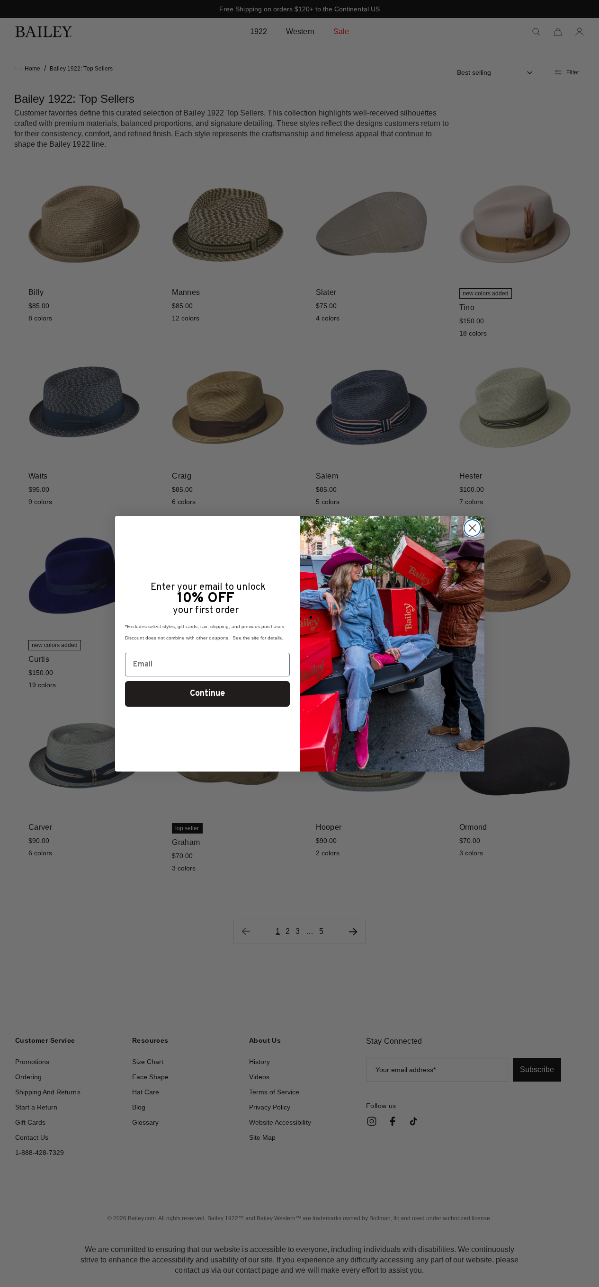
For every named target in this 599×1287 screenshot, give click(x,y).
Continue (207, 693)
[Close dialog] (472, 528)
